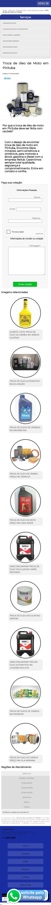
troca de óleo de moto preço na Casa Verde (23, 521)
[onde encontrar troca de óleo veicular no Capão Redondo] (25, 546)
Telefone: (36, 218)
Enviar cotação (25, 284)
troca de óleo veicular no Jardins (25, 617)
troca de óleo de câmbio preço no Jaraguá (24, 475)
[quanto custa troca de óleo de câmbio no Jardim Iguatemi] (25, 311)
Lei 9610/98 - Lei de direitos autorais (32, 823)
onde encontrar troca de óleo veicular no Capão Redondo (24, 569)
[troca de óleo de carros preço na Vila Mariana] (25, 737)
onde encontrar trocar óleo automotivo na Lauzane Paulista (23, 665)
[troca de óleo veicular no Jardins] (25, 595)
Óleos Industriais (11, 41)
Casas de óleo (9, 23)
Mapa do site (25, 885)
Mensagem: (35, 246)
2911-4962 (10, 837)
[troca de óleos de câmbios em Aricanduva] (25, 407)
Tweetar (7, 78)
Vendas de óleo (10, 53)
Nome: (37, 197)
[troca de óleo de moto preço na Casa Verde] (25, 500)
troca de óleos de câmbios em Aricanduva (25, 429)
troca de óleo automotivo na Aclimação (25, 382)
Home (25, 846)
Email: (13, 209)
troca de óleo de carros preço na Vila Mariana (24, 759)
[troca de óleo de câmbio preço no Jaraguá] (25, 453)
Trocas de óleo (10, 47)
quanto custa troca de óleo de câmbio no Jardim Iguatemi (24, 335)
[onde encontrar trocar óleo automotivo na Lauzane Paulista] (25, 642)
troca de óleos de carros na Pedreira (24, 712)
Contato (25, 877)
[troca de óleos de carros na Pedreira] (25, 691)
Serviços (25, 17)
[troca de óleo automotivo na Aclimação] (25, 361)
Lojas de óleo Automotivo (15, 29)
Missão (25, 861)
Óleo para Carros (11, 35)
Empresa (25, 854)
